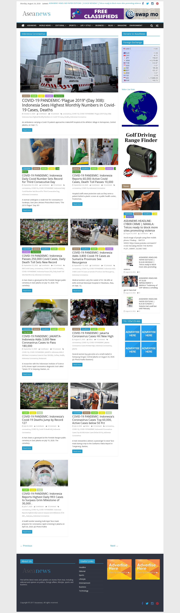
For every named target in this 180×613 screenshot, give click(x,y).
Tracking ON (144, 126)
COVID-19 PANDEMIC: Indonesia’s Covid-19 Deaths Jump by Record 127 (43, 420)
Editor (91, 339)
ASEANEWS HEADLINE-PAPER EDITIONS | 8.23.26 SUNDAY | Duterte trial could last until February (148, 304)
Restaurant (42, 358)
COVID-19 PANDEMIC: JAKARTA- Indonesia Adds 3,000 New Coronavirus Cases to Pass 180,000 (41, 341)
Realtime (135, 126)
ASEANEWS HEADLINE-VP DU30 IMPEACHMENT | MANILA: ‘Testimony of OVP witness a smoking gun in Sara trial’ (141, 284)
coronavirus (67, 114)
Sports (72, 25)
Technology (83, 591)
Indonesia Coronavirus (78, 117)
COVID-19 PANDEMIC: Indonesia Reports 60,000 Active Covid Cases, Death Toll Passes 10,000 (92, 178)
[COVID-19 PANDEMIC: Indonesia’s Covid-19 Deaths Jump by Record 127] (44, 384)
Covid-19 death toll (45, 429)
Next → (114, 545)
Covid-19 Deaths (57, 269)
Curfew (56, 355)
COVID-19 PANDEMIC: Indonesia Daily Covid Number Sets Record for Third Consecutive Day (42, 178)
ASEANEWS (31, 25)
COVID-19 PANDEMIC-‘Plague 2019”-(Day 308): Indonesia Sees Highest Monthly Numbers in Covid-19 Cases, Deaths (68, 105)
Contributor (43, 114)
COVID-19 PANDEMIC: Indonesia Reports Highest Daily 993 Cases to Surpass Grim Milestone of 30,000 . (42, 498)
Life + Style (85, 25)
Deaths (67, 117)
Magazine (122, 25)
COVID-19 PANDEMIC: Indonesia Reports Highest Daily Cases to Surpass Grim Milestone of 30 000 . (43, 513)
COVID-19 (75, 114)
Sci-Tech (130, 217)
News (40, 413)
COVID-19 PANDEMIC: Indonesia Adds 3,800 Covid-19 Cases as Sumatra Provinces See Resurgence (92, 257)
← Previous (26, 545)
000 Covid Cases (28, 269)
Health (34, 96)
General (26, 96)
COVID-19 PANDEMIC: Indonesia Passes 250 (37, 272)
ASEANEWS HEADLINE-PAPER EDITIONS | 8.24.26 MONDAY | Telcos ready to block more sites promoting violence (141, 263)
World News (45, 25)
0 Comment (54, 114)
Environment (136, 25)
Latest (41, 96)
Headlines (85, 168)
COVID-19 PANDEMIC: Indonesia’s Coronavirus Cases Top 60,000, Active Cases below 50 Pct (93, 420)
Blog (110, 25)
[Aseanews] (23, 25)
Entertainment (84, 583)
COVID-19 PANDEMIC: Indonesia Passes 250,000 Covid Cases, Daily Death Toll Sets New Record (43, 259)
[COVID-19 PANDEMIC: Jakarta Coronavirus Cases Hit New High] (94, 300)
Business (100, 25)
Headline (82, 567)
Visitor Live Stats (128, 89)
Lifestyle (49, 96)
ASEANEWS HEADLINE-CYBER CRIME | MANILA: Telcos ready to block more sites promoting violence (89, 2)
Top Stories (59, 96)
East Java (29, 516)
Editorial (59, 25)
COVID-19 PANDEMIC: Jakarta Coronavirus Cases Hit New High (93, 334)
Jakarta (74, 349)
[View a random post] (157, 25)
